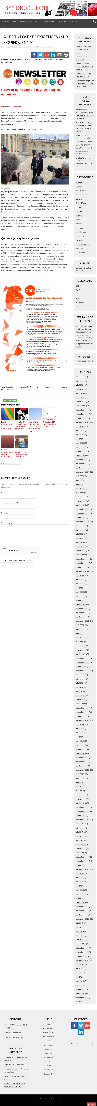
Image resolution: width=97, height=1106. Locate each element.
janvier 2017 (81, 853)
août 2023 (80, 526)
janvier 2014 (81, 993)
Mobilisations (50, 21)
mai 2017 (79, 836)
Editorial (5, 21)
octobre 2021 (81, 617)
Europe (79, 207)
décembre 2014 (82, 948)
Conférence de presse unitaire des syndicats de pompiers (85, 83)
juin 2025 (79, 435)
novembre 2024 (82, 464)
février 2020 (81, 700)
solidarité (79, 249)
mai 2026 (79, 389)
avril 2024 (80, 493)
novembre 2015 (82, 911)
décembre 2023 (82, 509)
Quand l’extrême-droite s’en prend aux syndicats (84, 66)
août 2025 (80, 426)
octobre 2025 (81, 418)
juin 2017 (79, 832)
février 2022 (81, 600)
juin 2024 (79, 484)
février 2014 (81, 989)
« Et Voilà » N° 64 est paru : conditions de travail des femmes (21, 425)
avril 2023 (80, 542)
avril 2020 (80, 691)
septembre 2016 (82, 869)
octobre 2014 (81, 956)
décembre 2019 (82, 708)
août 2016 (80, 873)
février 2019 (81, 749)
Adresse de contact (9, 503)
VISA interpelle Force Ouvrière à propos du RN (84, 164)
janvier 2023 (81, 555)
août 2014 (80, 965)
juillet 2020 (80, 679)
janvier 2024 (81, 505)
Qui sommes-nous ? (48, 1028)
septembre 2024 (82, 472)
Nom (3, 493)
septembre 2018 (82, 770)
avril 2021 (80, 642)
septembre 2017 (82, 820)
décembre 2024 (82, 460)
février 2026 (81, 402)
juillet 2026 (80, 381)
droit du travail (81, 191)
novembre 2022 (82, 563)
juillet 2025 (80, 431)
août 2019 (80, 724)
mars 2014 (80, 985)
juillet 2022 (80, 580)
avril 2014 (80, 981)
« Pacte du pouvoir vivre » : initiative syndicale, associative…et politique (21, 454)
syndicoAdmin (48, 47)
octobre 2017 (81, 816)
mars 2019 (80, 745)
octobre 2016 (81, 865)
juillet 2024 (80, 480)
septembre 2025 (82, 422)
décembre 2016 (82, 857)
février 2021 (81, 650)
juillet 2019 (80, 729)
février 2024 (81, 501)
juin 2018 (79, 782)
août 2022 (80, 575)
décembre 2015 (82, 907)
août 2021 (80, 625)
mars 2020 (80, 695)
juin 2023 (79, 534)
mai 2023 (79, 538)
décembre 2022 (82, 559)
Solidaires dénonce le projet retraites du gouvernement (7, 453)
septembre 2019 (82, 720)
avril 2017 (80, 840)
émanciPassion (82, 203)
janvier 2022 (81, 604)
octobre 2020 (81, 667)
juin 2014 (79, 973)
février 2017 (81, 849)
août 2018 (80, 774)
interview (79, 224)
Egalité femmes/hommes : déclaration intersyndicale (7, 425)
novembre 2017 (82, 811)
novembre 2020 (82, 662)
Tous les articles (48, 1037)
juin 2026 (79, 385)
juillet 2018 (80, 778)
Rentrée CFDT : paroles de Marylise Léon (84, 49)
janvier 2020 (81, 704)
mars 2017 (80, 844)
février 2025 (81, 451)
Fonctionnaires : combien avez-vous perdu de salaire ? (84, 115)
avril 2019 (80, 741)
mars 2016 (80, 894)
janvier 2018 (81, 803)
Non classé (80, 236)
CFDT (78, 286)
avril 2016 (80, 890)
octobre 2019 (81, 716)
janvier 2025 (81, 455)
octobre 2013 (81, 1002)
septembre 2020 (82, 671)
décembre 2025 (82, 410)
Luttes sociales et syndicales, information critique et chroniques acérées (85, 342)
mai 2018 (79, 787)
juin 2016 (79, 882)
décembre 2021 (82, 609)
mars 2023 (80, 546)
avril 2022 (80, 592)
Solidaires (80, 303)
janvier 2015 (81, 944)
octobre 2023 (81, 518)
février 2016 (81, 898)
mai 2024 (79, 489)
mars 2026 (80, 397)
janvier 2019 (81, 753)
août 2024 (80, 476)
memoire (79, 228)
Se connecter (48, 1074)
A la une (79, 182)
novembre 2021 (82, 613)
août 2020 (80, 675)
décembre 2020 (82, 658)
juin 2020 (79, 683)
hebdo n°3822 (17, 107)
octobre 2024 (81, 468)
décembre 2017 (82, 807)
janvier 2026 (81, 406)
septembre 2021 (82, 621)
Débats (14, 21)
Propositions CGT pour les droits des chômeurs (49, 424)
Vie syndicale (25, 21)
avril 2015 (80, 931)
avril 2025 (80, 443)
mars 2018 (80, 795)
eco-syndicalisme (83, 195)
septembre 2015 (82, 919)
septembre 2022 (82, 571)
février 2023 (81, 551)
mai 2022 (79, 588)
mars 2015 (80, 936)
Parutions (73, 21)
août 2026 (80, 377)
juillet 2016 (80, 878)
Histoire (62, 21)
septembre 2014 (82, 960)
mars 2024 (80, 497)
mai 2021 (79, 638)
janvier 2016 (81, 902)
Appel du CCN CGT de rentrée (14, 1065)
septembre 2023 (82, 522)
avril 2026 (80, 393)
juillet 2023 (80, 530)
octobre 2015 (81, 915)
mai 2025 (79, 439)
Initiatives (38, 21)
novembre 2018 (82, 762)
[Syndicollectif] (48, 11)
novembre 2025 (82, 414)
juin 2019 (79, 733)
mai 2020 (79, 687)
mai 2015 (79, 927)
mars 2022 (80, 596)
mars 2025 (80, 447)
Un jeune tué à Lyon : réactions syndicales (84, 151)
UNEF (78, 307)
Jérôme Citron (10, 130)
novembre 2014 (82, 952)
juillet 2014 (80, 969)
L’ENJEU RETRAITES (13, 1038)
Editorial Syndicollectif (13, 1033)
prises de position (22, 47)
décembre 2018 (82, 758)
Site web (4, 513)
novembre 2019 (82, 712)
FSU (77, 298)
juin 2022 (79, 584)
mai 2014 (79, 977)
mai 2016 (79, 886)
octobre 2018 (81, 766)
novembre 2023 (82, 513)
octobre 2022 (81, 567)
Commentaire (6, 523)
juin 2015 (79, 923)
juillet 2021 (80, 629)
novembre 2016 (82, 861)
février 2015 (81, 940)
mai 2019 (79, 737)
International (7, 26)
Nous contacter (48, 1033)
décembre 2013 (82, 998)
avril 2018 (80, 791)
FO (77, 294)
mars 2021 (80, 646)
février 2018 (81, 799)
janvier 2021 (81, 654)
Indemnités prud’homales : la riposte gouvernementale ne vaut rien (34, 426)
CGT (78, 290)
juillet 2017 (80, 828)
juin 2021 (79, 633)
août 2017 (80, 824)
